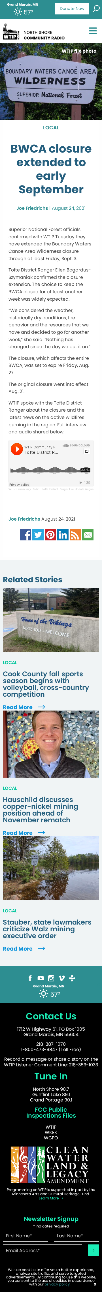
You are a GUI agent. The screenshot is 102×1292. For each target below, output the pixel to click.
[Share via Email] (88, 534)
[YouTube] (40, 978)
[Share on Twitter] (38, 534)
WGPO (51, 1138)
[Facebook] (30, 978)
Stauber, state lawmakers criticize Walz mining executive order (47, 929)
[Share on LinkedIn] (63, 534)
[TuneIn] (72, 978)
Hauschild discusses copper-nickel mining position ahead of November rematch (40, 809)
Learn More (49, 1198)
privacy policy (57, 1284)
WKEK (51, 1132)
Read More (18, 707)
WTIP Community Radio (23, 489)
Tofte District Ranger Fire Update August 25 (70, 489)
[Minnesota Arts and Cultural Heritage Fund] (51, 1164)
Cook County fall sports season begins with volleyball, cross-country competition (46, 684)
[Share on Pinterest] (50, 534)
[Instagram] (51, 978)
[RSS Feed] (75, 534)
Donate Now (72, 8)
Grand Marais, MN (22, 4)
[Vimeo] (61, 978)
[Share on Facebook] (25, 534)
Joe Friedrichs (32, 208)
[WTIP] (35, 30)
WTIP (51, 1127)
